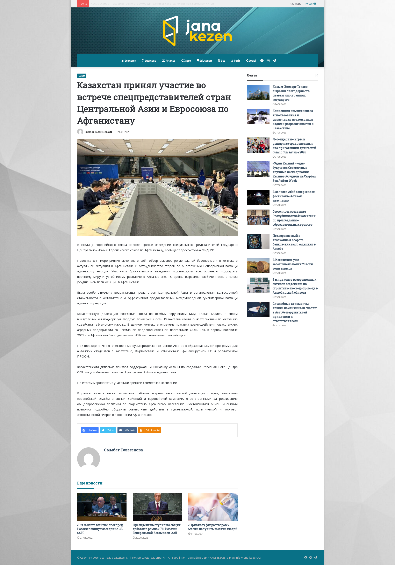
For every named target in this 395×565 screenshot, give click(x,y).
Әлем (81, 75)
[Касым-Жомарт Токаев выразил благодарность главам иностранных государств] (258, 92)
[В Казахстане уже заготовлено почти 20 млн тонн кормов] (258, 265)
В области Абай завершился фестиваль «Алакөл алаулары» (294, 196)
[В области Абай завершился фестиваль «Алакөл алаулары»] (258, 197)
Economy (130, 60)
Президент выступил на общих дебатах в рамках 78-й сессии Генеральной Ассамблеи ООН (157, 529)
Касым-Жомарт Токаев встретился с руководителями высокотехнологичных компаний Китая (152, 3)
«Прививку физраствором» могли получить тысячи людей (212, 527)
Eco (222, 60)
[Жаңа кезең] (197, 31)
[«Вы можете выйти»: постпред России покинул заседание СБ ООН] (102, 507)
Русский (311, 3)
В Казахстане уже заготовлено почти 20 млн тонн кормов (293, 264)
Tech (236, 60)
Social (252, 60)
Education (205, 60)
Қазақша (295, 3)
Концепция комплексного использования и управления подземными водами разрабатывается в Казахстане (293, 119)
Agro (188, 60)
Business (150, 60)
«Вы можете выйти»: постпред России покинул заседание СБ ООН (100, 529)
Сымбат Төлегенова (97, 132)
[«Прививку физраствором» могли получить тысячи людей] (213, 507)
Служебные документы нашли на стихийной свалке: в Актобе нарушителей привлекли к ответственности (295, 312)
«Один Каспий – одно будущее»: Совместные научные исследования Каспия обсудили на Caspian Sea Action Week (294, 172)
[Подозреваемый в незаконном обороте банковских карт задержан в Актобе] (258, 241)
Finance (170, 60)
